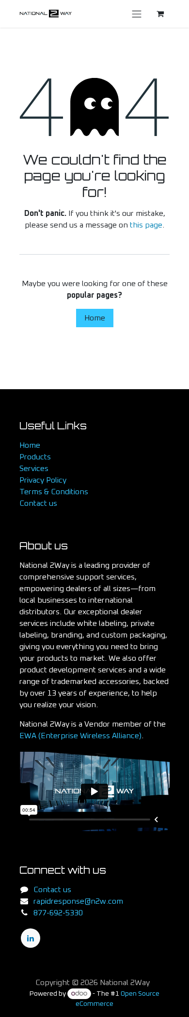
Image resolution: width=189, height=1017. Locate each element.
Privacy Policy (42, 480)
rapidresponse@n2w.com (78, 901)
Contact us (38, 503)
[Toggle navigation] (136, 14)
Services (33, 468)
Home (94, 318)
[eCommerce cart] (160, 13)
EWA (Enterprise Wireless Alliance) (80, 736)
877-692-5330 (58, 913)
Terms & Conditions (53, 492)
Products (35, 457)
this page (146, 225)
